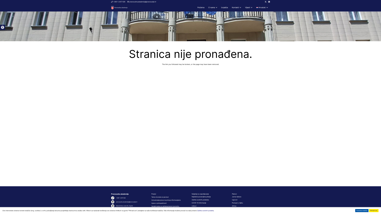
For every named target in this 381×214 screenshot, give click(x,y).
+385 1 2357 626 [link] (121, 198)
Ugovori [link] (234, 200)
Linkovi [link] (194, 206)
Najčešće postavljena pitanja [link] (201, 197)
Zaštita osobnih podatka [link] (205, 211)
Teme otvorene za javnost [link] (160, 197)
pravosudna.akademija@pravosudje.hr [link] (126, 202)
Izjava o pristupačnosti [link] (158, 203)
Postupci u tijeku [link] (237, 203)
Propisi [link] (153, 194)
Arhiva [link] (234, 206)
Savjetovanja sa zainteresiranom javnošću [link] (165, 206)
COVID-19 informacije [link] (199, 203)
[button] (216, 7)
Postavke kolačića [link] (361, 210)
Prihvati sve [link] (373, 210)
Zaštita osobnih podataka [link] (200, 200)
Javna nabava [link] (236, 197)
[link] (2, 27)
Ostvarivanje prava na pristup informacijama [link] (166, 200)
